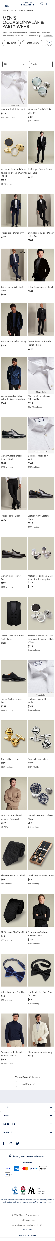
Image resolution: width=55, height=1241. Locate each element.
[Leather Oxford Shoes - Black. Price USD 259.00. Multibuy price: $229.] (14, 676)
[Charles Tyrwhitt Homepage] (27, 3)
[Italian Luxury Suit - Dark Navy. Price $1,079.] (14, 265)
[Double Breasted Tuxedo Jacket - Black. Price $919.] (41, 319)
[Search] (42, 4)
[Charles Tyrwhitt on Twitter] (17, 1143)
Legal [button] (6, 1115)
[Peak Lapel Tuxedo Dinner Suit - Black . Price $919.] (41, 147)
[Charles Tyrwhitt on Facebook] (3, 1143)
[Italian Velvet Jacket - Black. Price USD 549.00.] (41, 265)
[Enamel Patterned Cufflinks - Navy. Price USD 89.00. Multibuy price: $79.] (41, 793)
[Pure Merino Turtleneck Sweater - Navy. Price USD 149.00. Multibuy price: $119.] (14, 1030)
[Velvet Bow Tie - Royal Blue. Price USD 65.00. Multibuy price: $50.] (14, 970)
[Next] (49, 43)
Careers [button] (7, 1132)
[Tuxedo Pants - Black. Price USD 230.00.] (14, 493)
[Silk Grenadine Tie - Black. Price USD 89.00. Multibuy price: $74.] (14, 853)
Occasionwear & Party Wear (23, 10)
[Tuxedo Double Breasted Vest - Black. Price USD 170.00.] (14, 613)
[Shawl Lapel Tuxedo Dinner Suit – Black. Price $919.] (41, 210)
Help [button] (5, 1107)
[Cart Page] (48, 4)
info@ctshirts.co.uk (27, 1220)
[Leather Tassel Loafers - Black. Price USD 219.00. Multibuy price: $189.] (14, 553)
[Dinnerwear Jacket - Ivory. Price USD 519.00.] (41, 1030)
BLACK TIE (11, 43)
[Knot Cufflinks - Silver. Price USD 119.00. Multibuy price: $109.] (41, 736)
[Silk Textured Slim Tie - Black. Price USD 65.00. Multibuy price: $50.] (14, 910)
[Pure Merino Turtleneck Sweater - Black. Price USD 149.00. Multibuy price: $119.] (41, 910)
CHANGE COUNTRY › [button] (27, 1235)
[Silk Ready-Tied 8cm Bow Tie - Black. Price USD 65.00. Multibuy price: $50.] (41, 970)
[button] (27, 1084)
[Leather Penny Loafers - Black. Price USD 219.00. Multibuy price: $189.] (41, 493)
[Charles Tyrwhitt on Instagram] (10, 1143)
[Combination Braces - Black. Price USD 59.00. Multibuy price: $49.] (41, 853)
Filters (6, 64)
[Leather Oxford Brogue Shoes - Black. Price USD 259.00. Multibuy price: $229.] (14, 433)
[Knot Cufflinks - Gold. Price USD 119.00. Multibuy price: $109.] (14, 736)
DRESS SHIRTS (33, 43)
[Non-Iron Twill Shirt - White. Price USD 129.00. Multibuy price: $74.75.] (14, 87)
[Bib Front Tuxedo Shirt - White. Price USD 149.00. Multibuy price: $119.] (41, 433)
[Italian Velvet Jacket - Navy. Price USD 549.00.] (14, 319)
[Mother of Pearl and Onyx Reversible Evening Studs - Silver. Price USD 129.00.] (41, 553)
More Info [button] (9, 1123)
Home (5, 10)
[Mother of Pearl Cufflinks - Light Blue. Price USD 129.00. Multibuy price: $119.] (41, 87)
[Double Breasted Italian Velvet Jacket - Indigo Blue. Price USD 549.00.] (14, 373)
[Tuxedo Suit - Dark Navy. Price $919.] (14, 210)
